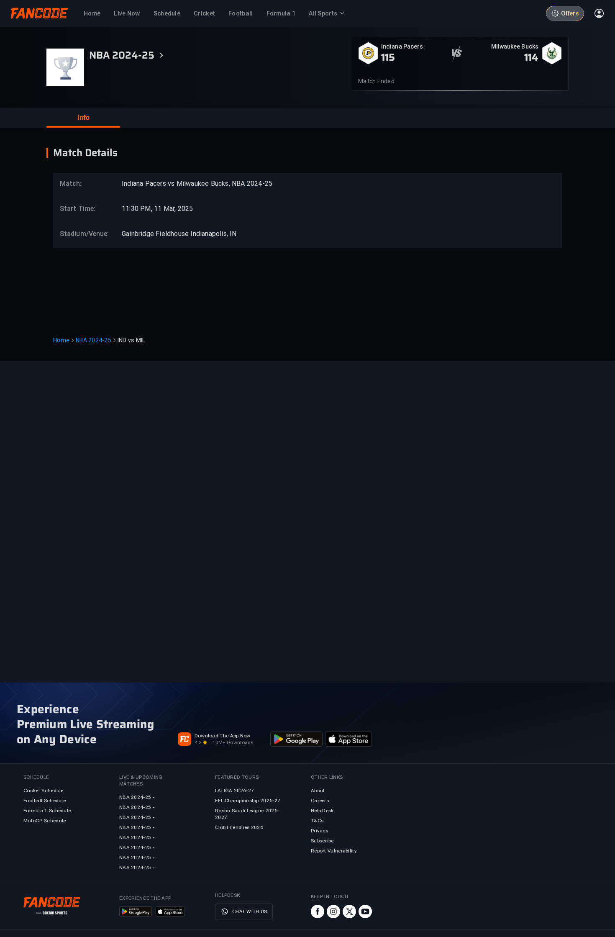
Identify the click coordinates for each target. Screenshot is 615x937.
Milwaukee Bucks (515, 46)
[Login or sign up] (599, 13)
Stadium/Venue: (80, 234)
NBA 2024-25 (93, 340)
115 (388, 57)
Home (61, 340)
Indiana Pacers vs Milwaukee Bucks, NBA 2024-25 (197, 183)
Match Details (85, 153)
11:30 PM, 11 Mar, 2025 (157, 209)
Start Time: (77, 209)
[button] (83, 118)
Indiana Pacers (402, 46)
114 (531, 57)
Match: (71, 183)
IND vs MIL (132, 340)
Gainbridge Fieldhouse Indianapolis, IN (179, 234)
